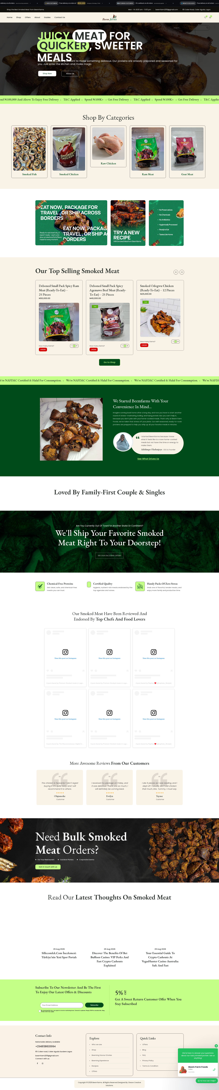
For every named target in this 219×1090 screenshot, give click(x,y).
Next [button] (182, 272)
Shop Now (47, 73)
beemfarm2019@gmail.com (167, 9)
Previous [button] (176, 272)
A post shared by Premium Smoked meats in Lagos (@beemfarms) (70, 683)
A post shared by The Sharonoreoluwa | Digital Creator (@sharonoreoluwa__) (74, 744)
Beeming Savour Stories (102, 1055)
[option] (29, 146)
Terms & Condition (150, 1066)
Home (9, 17)
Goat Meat (108, 174)
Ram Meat (69, 174)
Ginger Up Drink (147, 174)
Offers (28, 17)
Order (43, 349)
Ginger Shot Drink (187, 174)
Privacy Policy (148, 1060)
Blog (144, 1050)
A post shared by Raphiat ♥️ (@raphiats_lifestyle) (154, 683)
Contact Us (59, 17)
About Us (70, 73)
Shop (18, 17)
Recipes (95, 1066)
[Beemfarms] (109, 17)
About (37, 17)
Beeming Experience (100, 1060)
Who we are (97, 1044)
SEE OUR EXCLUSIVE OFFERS (109, 556)
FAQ (144, 1055)
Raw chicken (29, 163)
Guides (47, 17)
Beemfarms (97, 1082)
